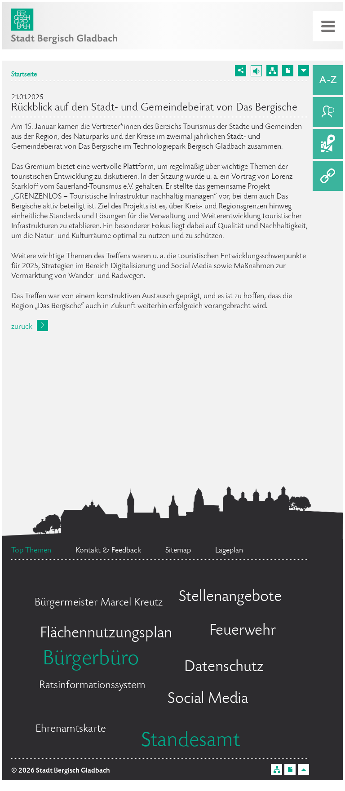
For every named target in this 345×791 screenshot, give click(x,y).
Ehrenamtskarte (70, 729)
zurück (21, 327)
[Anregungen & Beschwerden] (328, 112)
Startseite (24, 75)
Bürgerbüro (91, 660)
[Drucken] (287, 70)
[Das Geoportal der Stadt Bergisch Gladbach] (328, 144)
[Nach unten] (303, 70)
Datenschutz (224, 667)
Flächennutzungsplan (106, 634)
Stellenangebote (230, 597)
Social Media (208, 699)
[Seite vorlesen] (256, 70)
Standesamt (190, 741)
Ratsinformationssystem (92, 685)
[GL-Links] (328, 176)
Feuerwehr (242, 631)
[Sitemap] (272, 70)
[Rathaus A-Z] (328, 80)
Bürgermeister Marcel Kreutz (99, 603)
